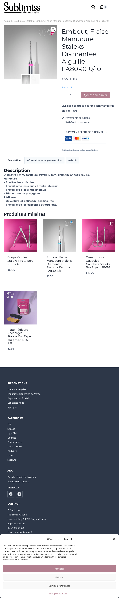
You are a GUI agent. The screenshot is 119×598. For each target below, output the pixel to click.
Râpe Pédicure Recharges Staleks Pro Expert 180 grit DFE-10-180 (20, 336)
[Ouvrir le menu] (112, 7)
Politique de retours (18, 481)
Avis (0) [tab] (72, 160)
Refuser (59, 577)
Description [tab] (14, 160)
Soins (10, 455)
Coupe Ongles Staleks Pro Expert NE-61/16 (20, 261)
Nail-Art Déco (14, 446)
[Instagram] (19, 494)
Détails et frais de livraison (21, 476)
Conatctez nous (15, 402)
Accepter (59, 568)
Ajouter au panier (95, 95)
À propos (12, 407)
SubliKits (11, 459)
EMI (9, 424)
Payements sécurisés (19, 398)
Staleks (94, 150)
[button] (114, 538)
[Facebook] (10, 494)
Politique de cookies (58, 593)
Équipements (14, 442)
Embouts (77, 150)
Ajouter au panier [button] (20, 278)
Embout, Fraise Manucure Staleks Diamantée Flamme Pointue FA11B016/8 (59, 264)
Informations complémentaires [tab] (44, 160)
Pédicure (86, 150)
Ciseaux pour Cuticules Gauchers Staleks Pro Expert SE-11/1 (98, 262)
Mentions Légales (16, 389)
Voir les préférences (59, 585)
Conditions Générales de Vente (24, 393)
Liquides (11, 437)
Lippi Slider (13, 433)
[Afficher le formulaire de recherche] (93, 7)
